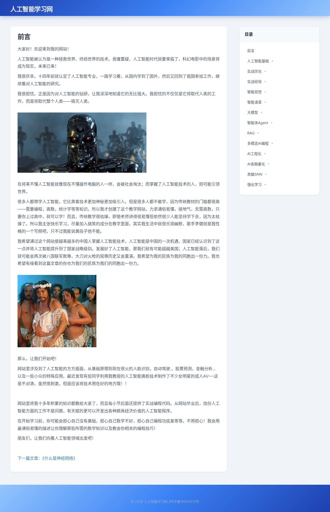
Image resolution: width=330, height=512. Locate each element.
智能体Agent (257, 122)
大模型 (252, 112)
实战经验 (254, 81)
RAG (250, 133)
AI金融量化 (256, 164)
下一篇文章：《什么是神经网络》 (47, 458)
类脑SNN (254, 174)
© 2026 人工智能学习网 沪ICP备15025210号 (165, 501)
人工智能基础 (258, 61)
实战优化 (254, 71)
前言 (250, 50)
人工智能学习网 (31, 8)
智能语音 (254, 102)
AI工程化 (254, 153)
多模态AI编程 (258, 143)
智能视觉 (254, 92)
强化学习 (254, 184)
